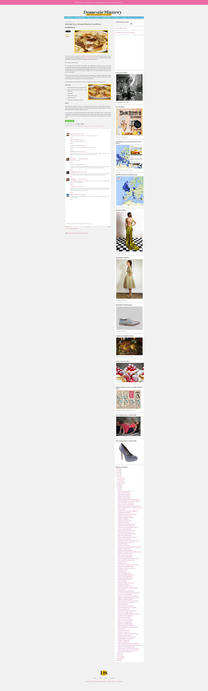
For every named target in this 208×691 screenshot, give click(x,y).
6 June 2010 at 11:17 (83, 179)
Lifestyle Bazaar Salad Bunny (124, 579)
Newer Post (67, 226)
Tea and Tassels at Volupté (123, 584)
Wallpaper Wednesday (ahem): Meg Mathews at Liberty (129, 551)
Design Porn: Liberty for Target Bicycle (126, 646)
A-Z (129, 17)
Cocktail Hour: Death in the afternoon (126, 583)
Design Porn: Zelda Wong (123, 522)
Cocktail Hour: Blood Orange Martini (125, 615)
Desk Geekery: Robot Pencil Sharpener (126, 602)
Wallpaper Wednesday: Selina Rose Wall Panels (128, 643)
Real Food (96, 57)
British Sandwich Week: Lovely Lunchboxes (127, 607)
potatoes (90, 125)
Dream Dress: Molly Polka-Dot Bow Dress (126, 533)
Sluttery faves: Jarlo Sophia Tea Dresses (126, 625)
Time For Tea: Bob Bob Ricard (124, 573)
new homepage (100, 2)
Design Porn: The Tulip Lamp (124, 496)
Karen (71, 194)
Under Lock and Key (122, 581)
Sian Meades (73, 158)
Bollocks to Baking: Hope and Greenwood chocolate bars (130, 507)
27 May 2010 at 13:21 (79, 139)
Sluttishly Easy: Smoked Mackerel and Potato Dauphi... (129, 506)
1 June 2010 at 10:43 (83, 158)
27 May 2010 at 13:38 (81, 145)
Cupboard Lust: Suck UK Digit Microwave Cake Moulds (129, 547)
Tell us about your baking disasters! (125, 556)
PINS (124, 17)
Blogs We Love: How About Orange (125, 623)
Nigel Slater (87, 57)
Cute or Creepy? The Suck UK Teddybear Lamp (128, 587)
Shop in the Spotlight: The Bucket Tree (126, 574)
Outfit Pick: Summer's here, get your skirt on (127, 537)
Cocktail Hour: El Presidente (124, 545)
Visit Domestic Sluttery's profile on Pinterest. (125, 32)
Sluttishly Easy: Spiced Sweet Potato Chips (127, 637)
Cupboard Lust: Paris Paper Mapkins (125, 566)
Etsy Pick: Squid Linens (122, 543)
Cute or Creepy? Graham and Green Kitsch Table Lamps (130, 645)
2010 (118, 475)
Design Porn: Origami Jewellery (124, 548)
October (120, 481)
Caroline (72, 186)
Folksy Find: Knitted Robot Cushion (125, 651)
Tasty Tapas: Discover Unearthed (125, 516)
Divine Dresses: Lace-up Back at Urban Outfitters (128, 565)
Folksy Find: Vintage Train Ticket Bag (125, 517)
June (119, 487)
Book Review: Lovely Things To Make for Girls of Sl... (129, 592)
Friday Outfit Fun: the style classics (125, 491)
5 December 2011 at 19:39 (79, 194)
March (119, 655)
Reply (71, 137)
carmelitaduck (73, 171)
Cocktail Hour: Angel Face (123, 519)
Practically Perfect (122, 561)
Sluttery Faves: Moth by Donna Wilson (126, 591)
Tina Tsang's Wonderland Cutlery (125, 520)
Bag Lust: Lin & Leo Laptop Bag (124, 594)
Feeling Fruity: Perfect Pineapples (125, 550)
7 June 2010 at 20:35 (79, 186)
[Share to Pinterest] (83, 124)
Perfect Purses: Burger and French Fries (126, 568)
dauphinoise (70, 125)
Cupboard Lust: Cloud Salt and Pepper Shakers (128, 527)
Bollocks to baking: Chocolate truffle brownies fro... (129, 558)
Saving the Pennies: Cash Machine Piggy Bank (127, 511)
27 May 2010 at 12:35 (79, 133)
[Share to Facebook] (82, 124)
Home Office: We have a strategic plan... (126, 525)
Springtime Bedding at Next (124, 640)
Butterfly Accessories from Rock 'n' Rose (126, 524)
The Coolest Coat (121, 509)
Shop (100, 678)
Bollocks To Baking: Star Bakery (124, 497)
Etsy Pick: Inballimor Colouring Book (125, 638)
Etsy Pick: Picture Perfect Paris (124, 617)
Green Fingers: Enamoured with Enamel (126, 542)
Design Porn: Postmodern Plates (125, 586)
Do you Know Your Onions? (123, 630)
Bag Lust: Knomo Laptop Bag (124, 494)
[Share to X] (80, 124)
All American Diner (122, 571)
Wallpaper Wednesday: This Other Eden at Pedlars (128, 597)
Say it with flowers (121, 589)
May (119, 489)
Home (88, 226)
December (120, 477)
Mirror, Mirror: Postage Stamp (124, 622)
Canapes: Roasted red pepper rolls (125, 619)
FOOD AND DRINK (79, 17)
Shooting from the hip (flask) (124, 512)
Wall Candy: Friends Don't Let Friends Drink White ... (129, 540)
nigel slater (82, 125)
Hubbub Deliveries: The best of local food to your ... (129, 648)
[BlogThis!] (78, 124)
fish (73, 125)
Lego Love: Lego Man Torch (124, 641)
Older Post (109, 226)
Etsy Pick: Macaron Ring (123, 604)
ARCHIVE (119, 681)
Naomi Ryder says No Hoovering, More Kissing (128, 633)
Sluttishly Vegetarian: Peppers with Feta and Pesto (128, 499)
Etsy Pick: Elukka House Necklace (125, 555)
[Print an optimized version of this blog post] (69, 122)
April (119, 653)
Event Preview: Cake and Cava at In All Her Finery (128, 650)
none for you (86, 125)
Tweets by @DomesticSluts (121, 28)
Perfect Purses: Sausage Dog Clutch (125, 612)
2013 (118, 470)
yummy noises (102, 125)
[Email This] (77, 124)
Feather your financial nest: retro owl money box (128, 601)
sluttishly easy (96, 125)
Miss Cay (72, 133)
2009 (118, 660)
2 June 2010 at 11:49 (80, 164)
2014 (118, 469)
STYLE (89, 17)
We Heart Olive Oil (122, 628)
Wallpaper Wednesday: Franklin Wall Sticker (127, 514)
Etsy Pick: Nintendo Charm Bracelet (125, 578)
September (120, 482)
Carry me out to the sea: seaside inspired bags (128, 627)
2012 (118, 472)
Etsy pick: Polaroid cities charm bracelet (126, 530)
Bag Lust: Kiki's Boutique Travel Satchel (126, 560)
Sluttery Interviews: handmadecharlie (126, 504)
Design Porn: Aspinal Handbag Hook (125, 599)
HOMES (69, 17)
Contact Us (112, 678)
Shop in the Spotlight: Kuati (124, 609)
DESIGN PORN (106, 17)
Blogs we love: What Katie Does (124, 535)
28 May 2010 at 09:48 (81, 151)
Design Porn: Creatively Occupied (125, 553)
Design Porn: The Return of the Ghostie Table (127, 596)
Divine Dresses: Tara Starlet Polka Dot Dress (127, 610)
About (106, 678)
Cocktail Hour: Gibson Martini (124, 635)
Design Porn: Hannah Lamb (124, 632)
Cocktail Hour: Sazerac (123, 569)
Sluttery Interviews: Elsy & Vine (124, 538)
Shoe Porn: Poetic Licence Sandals (125, 620)
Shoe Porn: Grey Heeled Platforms (125, 576)
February (120, 656)
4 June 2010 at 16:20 (81, 171)
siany (93, 125)
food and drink (76, 125)
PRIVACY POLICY (111, 681)
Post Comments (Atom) (74, 228)
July (119, 486)
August (119, 484)
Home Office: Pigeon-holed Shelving (125, 502)
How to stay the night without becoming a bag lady (128, 501)
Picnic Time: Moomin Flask (123, 493)
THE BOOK (116, 17)
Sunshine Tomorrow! (122, 563)
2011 (118, 474)
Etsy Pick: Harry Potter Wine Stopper (125, 605)
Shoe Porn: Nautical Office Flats (124, 529)
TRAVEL (97, 17)
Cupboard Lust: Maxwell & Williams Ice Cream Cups (129, 614)
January (119, 658)
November (120, 479)
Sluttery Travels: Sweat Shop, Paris (125, 532)
